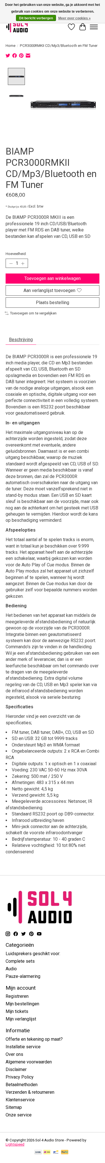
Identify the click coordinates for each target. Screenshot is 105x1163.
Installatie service (23, 1046)
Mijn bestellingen (22, 1003)
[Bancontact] (55, 1152)
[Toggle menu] (93, 27)
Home (10, 45)
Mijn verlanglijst (21, 1019)
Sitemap (14, 1107)
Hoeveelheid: (16, 254)
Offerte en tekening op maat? (34, 1039)
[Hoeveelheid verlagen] (11, 263)
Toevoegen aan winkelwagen (52, 278)
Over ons (14, 1054)
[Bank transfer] (38, 1152)
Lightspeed (15, 1144)
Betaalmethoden (22, 1084)
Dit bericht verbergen (36, 18)
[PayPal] (64, 1152)
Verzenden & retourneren (30, 1092)
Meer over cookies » (74, 18)
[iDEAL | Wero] (46, 1152)
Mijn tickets (17, 1011)
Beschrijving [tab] (21, 339)
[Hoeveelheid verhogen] (22, 263)
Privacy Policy (20, 1077)
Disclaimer (16, 1069)
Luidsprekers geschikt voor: (33, 953)
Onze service (19, 1115)
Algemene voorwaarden (29, 1062)
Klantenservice (20, 1099)
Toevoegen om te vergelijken (33, 313)
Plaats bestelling (52, 302)
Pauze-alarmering (23, 976)
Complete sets (20, 961)
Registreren (17, 996)
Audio (11, 968)
